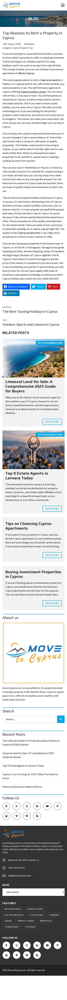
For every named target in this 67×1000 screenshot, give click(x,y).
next (30, 322)
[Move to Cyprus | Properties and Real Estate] (10, 5)
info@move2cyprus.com (19, 875)
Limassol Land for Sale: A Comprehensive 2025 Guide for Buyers (30, 386)
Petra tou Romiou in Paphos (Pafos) (22, 786)
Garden (8, 921)
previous (29, 309)
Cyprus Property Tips (22, 48)
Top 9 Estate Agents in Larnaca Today (26, 475)
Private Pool (46, 921)
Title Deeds (30, 927)
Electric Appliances (14, 915)
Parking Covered (26, 921)
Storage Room (12, 927)
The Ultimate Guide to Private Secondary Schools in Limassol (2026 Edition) (31, 742)
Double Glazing (35, 909)
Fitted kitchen (36, 915)
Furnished (54, 915)
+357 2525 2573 (16, 868)
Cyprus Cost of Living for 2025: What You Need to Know (30, 776)
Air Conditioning (13, 909)
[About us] (33, 653)
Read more (52, 421)
